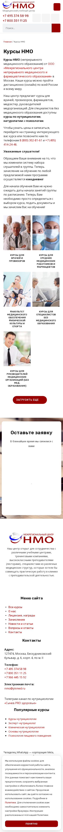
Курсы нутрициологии (22, 719)
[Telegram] (46, 18)
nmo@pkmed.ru (14, 688)
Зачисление (16, 619)
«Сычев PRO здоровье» (20, 703)
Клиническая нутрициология (26, 727)
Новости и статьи (20, 623)
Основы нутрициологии (23, 731)
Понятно (31, 823)
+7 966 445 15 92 (15, 677)
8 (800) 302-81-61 (31, 140)
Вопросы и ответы (20, 628)
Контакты (15, 632)
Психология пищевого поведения (29, 735)
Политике (10, 802)
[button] (57, 7)
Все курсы (15, 607)
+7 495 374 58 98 (16, 16)
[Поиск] (56, 28)
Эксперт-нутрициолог (22, 723)
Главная (8, 42)
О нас (12, 611)
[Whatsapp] (55, 18)
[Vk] (36, 18)
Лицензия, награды (21, 615)
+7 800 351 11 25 (15, 21)
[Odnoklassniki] (27, 586)
